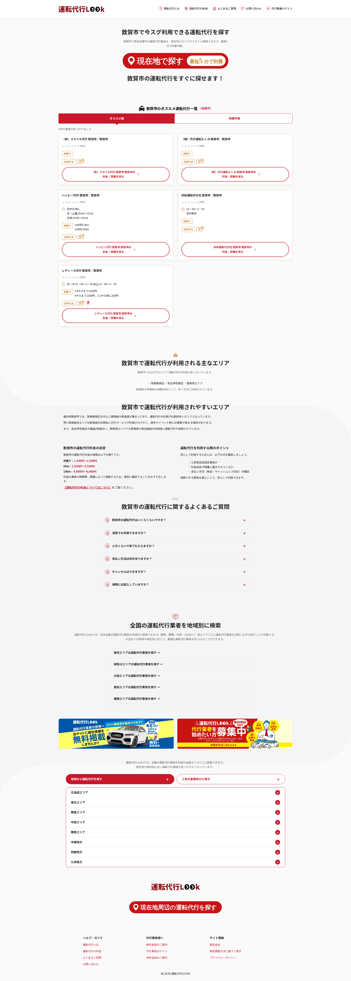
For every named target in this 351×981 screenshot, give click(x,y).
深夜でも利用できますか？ (126, 533)
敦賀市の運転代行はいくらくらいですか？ (136, 520)
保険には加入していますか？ (127, 584)
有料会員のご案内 (156, 957)
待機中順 (234, 118)
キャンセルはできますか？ (126, 572)
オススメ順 (117, 118)
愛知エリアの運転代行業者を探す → (137, 687)
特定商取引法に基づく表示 (225, 951)
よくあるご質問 (227, 8)
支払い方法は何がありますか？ (129, 559)
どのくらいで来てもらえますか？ (130, 546)
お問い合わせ (254, 8)
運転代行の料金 (198, 8)
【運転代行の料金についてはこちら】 (87, 487)
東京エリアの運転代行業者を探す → (137, 652)
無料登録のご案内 (156, 945)
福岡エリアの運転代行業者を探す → (137, 699)
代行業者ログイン (281, 8)
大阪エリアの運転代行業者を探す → (137, 676)
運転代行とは (172, 8)
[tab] (120, 779)
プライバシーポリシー (223, 957)
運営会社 (215, 945)
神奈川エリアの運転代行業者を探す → (138, 664)
